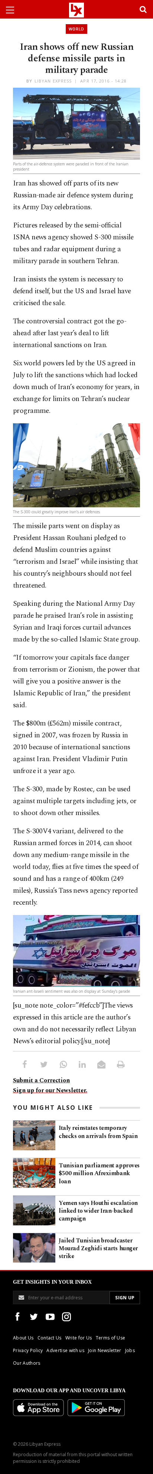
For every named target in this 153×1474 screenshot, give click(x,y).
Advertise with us (65, 1350)
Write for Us (78, 1338)
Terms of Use (111, 1338)
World (76, 29)
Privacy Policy (28, 1350)
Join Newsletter (104, 1350)
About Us (23, 1338)
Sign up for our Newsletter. (50, 1090)
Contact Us (50, 1338)
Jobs (130, 1350)
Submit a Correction (41, 1080)
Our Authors (26, 1363)
